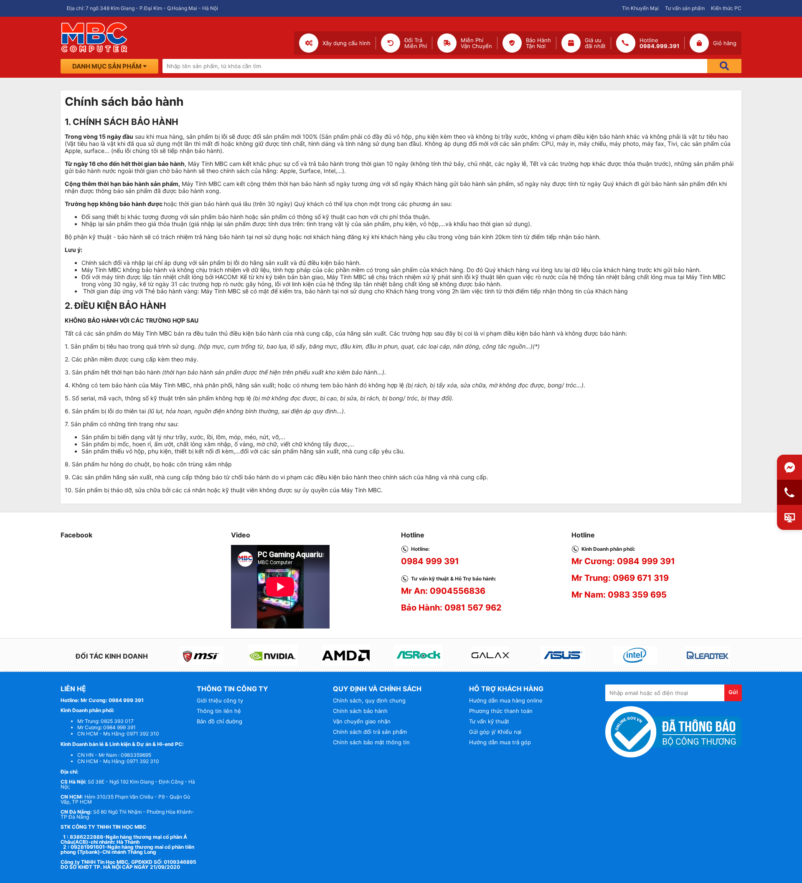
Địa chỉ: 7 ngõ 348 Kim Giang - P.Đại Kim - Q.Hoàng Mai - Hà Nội (142, 8)
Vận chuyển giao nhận (362, 721)
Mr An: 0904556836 (443, 591)
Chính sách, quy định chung (369, 700)
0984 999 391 (430, 561)
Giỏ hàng (724, 43)
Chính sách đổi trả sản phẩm (370, 731)
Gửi (733, 692)
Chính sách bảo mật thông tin (371, 742)
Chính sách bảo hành (360, 710)
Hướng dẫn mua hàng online (506, 700)
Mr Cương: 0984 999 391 (623, 561)
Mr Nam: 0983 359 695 (619, 595)
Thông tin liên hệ (219, 710)
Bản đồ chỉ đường (219, 721)
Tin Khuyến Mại (640, 8)
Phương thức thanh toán (501, 710)
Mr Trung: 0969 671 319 (620, 578)
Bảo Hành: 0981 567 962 (451, 608)
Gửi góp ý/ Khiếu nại (495, 731)
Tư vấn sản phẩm (685, 8)
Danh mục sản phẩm (107, 66)
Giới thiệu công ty (220, 700)
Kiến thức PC (726, 8)
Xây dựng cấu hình (346, 43)
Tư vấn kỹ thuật (489, 721)
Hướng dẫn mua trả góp (500, 742)
